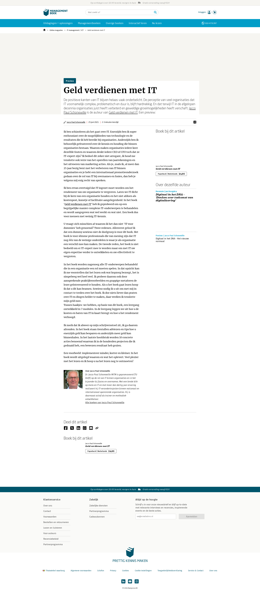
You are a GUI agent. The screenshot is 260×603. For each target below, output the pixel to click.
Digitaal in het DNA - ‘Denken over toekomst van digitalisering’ (174, 197)
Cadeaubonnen (97, 516)
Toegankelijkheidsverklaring (169, 570)
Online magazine (56, 30)
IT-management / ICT (75, 30)
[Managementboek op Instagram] (137, 581)
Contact (47, 511)
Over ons (47, 505)
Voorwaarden (49, 516)
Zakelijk (93, 499)
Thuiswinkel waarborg (55, 570)
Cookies (125, 570)
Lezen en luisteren (52, 528)
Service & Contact (195, 570)
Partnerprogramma (53, 544)
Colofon (100, 570)
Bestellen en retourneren (56, 522)
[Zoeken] (155, 12)
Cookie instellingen (143, 570)
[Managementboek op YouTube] (130, 581)
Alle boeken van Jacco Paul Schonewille (104, 402)
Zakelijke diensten (98, 505)
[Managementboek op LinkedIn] (123, 581)
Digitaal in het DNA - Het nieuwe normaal (172, 240)
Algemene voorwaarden (81, 570)
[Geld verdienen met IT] (165, 148)
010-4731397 (211, 23)
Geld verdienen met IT (96, 30)
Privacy (113, 570)
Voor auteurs (49, 533)
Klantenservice (51, 499)
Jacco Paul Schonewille (76, 122)
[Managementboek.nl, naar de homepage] (55, 15)
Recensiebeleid (50, 539)
